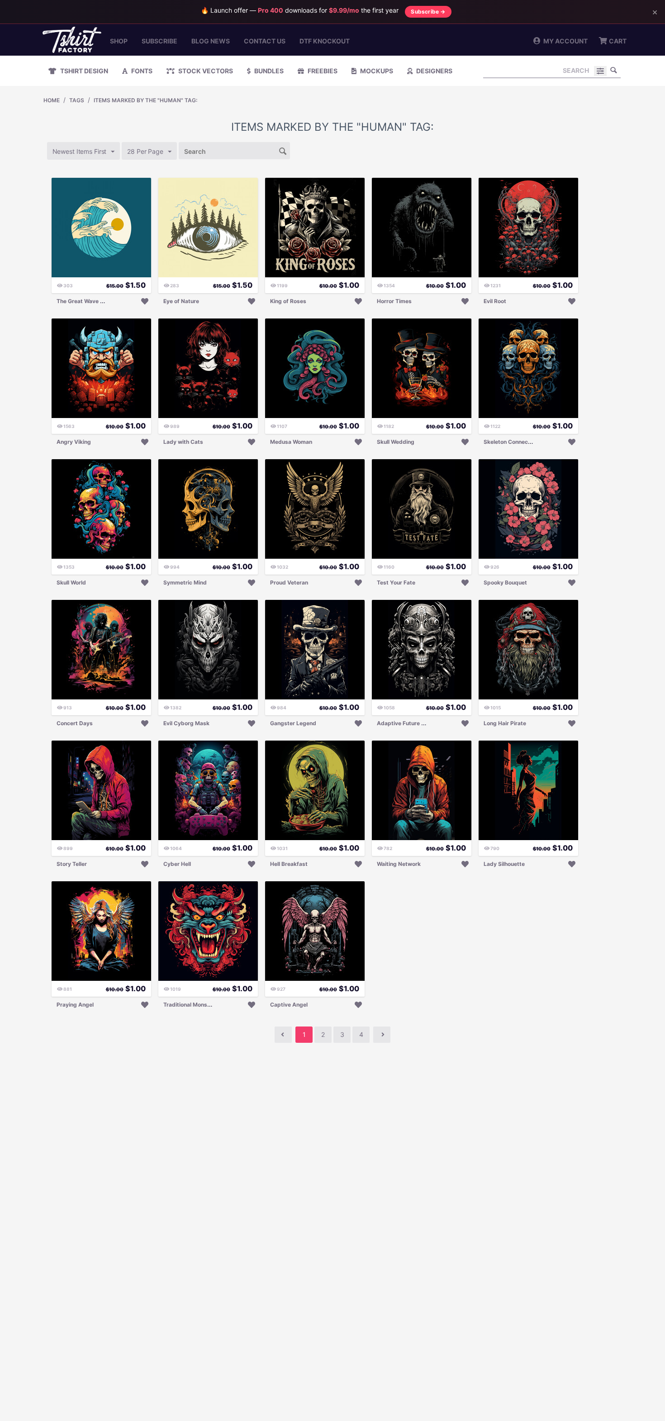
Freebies (321, 71)
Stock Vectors (205, 71)
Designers (433, 71)
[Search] (613, 70)
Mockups (376, 71)
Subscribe (159, 41)
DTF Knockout (324, 41)
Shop (119, 41)
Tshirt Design (83, 71)
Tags (76, 100)
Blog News (210, 41)
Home (51, 100)
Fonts (141, 71)
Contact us (264, 41)
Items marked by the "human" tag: (145, 100)
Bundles (268, 71)
